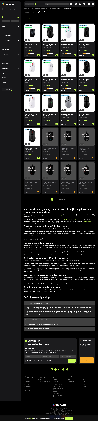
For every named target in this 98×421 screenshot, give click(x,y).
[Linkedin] (67, 369)
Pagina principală (28, 8)
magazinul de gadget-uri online (69, 219)
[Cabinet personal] (80, 4)
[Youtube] (59, 369)
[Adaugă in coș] (38, 55)
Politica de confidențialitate (44, 361)
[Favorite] (84, 4)
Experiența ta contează (86, 360)
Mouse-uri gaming (51, 8)
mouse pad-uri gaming (56, 215)
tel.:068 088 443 (42, 378)
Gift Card (85, 383)
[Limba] (93, 4)
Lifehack (70, 378)
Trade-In (85, 386)
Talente (55, 383)
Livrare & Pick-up (57, 384)
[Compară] (89, 4)
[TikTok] (63, 369)
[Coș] (76, 4)
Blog (69, 379)
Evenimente (71, 381)
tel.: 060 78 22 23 (28, 378)
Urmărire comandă (58, 386)
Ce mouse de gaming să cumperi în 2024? (38, 319)
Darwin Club (86, 384)
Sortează (30, 18)
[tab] (5, 9)
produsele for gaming (88, 221)
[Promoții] (71, 4)
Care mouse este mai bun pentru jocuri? (38, 303)
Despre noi (56, 378)
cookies (31, 418)
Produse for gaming (39, 8)
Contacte (55, 379)
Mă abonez (72, 361)
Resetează (7, 89)
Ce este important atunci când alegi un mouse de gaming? (43, 324)
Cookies (55, 397)
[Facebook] (52, 369)
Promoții (85, 378)
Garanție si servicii (58, 388)
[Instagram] (55, 369)
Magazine (29, 4)
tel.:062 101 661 (28, 386)
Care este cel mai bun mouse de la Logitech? (39, 328)
